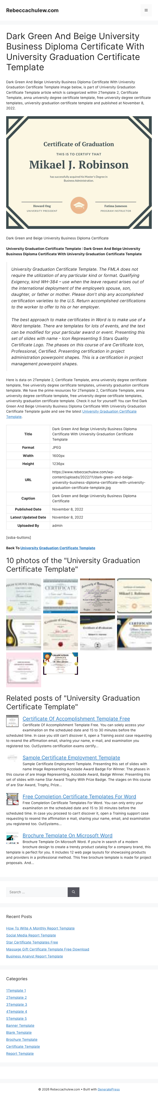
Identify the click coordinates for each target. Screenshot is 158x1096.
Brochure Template (21, 1039)
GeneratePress (109, 1089)
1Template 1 (16, 990)
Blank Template (19, 1032)
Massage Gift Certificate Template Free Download (47, 949)
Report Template (20, 1054)
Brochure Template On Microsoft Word (68, 835)
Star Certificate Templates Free (32, 942)
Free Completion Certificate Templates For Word (79, 797)
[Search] (73, 892)
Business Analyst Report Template (34, 956)
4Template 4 (16, 1011)
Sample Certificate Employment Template (71, 758)
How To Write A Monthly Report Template (40, 928)
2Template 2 (16, 997)
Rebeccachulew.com (32, 10)
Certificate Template (23, 1046)
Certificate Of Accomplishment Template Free (76, 719)
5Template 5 (16, 1018)
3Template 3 (16, 1004)
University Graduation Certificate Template (57, 548)
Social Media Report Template (31, 935)
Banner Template (20, 1025)
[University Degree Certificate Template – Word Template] (23, 669)
